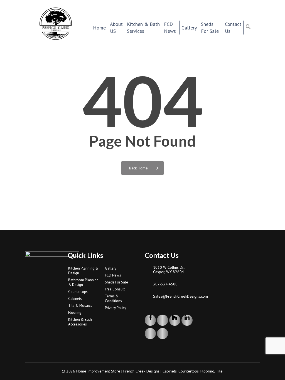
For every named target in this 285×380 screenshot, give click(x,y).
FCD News (113, 275)
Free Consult (115, 289)
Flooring (74, 312)
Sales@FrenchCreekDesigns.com (176, 296)
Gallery (110, 268)
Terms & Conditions (113, 298)
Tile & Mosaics (80, 305)
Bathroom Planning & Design (83, 282)
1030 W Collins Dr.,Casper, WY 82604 (169, 269)
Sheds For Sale (116, 282)
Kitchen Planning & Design (83, 270)
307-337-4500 (165, 284)
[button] (252, 27)
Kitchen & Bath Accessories (80, 322)
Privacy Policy (115, 307)
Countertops (78, 291)
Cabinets (75, 298)
